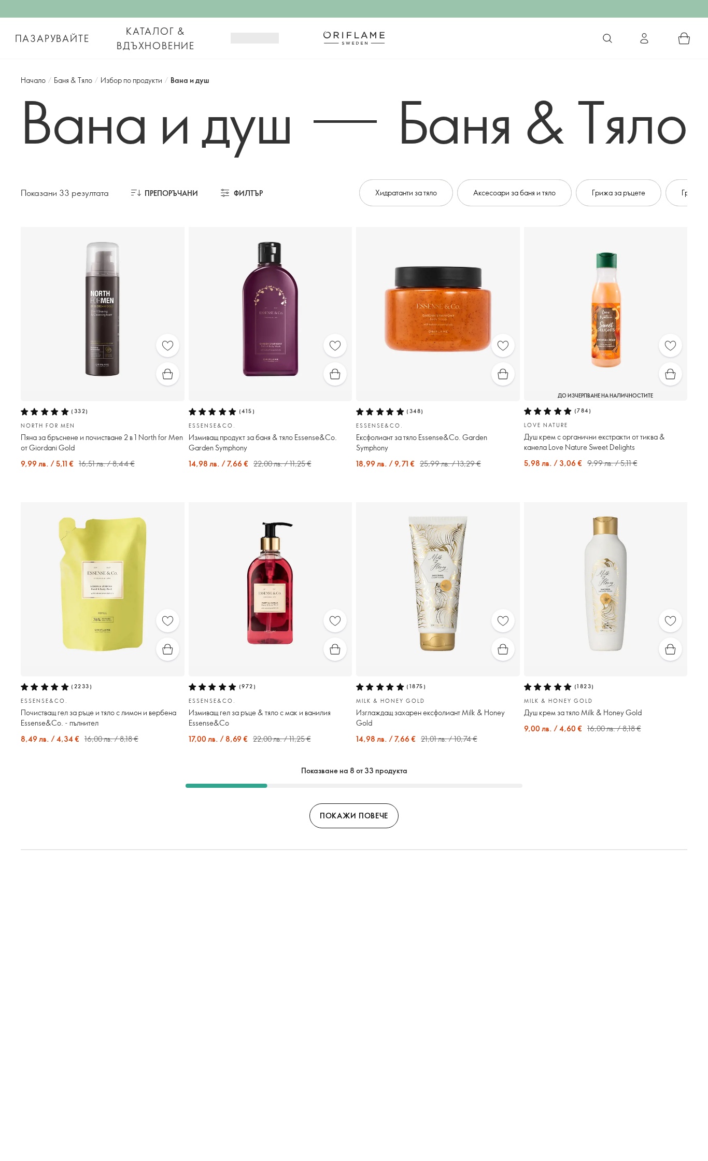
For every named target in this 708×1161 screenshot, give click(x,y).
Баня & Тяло (73, 80)
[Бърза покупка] (167, 374)
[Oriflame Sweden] (354, 38)
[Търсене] (607, 38)
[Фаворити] (167, 345)
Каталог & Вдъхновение (156, 38)
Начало (33, 80)
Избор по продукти (131, 80)
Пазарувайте (52, 38)
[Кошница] (684, 38)
